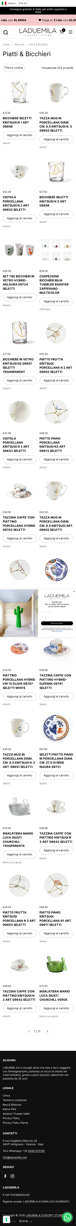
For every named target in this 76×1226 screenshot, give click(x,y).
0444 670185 (36, 1150)
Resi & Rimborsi (12, 1104)
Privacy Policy (11, 1118)
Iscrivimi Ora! (57, 623)
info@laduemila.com (15, 1157)
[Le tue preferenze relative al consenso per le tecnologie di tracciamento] (6, 1219)
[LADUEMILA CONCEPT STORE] (37, 32)
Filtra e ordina (14, 67)
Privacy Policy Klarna (15, 1122)
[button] (5, 32)
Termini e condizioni (15, 1100)
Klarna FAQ (9, 1109)
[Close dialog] (74, 591)
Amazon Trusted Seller (16, 1113)
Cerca (6, 1095)
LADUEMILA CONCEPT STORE (44, 1215)
